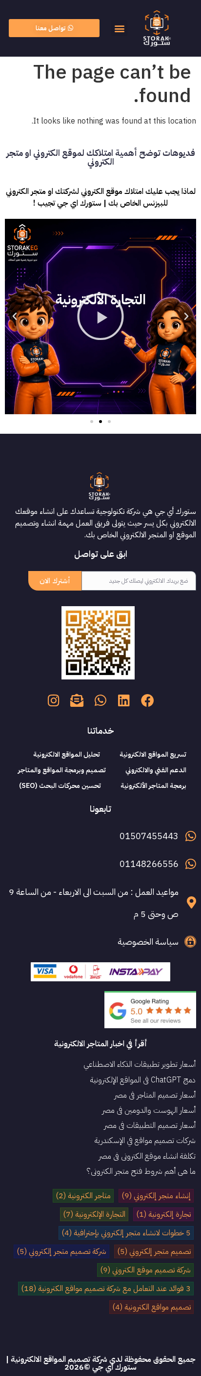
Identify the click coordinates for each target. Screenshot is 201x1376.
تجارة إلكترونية (163, 1214)
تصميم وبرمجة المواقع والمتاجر (62, 770)
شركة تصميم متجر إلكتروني (61, 1251)
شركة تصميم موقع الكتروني (145, 1270)
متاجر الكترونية (83, 1196)
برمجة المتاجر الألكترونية (153, 786)
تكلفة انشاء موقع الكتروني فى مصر (147, 1156)
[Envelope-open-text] (76, 699)
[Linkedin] (124, 699)
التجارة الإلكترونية (94, 1214)
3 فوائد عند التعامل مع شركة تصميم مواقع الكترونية (106, 1288)
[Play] (100, 316)
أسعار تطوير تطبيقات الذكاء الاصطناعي (139, 1064)
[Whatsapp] (100, 699)
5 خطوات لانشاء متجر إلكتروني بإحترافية (126, 1233)
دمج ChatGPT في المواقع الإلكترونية (143, 1080)
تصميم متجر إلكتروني (154, 1251)
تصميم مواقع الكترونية (151, 1307)
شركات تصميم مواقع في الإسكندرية (145, 1140)
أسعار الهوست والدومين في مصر (149, 1110)
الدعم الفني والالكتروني (155, 770)
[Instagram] (53, 699)
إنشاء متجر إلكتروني (156, 1196)
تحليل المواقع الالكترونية (66, 754)
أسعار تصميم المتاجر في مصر (155, 1095)
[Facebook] (147, 699)
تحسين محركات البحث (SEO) (60, 786)
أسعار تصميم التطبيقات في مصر (150, 1125)
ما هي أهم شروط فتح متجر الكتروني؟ (141, 1171)
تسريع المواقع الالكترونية (153, 754)
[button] (119, 28)
